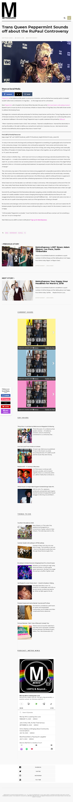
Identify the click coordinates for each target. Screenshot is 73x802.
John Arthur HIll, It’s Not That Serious (32, 723)
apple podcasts (5, 411)
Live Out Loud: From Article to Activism (29, 446)
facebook (9, 94)
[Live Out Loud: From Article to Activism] (25, 456)
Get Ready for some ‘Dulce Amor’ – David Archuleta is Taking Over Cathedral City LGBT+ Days (36, 583)
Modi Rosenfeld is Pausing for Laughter (33, 737)
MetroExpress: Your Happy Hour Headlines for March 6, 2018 (51, 282)
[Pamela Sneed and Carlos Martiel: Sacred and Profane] (25, 612)
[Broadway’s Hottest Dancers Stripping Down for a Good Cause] (25, 572)
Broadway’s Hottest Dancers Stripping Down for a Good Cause (36, 563)
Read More (50, 265)
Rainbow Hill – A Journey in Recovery (28, 466)
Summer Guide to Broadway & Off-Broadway (31, 543)
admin (11, 38)
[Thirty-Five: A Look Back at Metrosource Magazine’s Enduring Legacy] (25, 436)
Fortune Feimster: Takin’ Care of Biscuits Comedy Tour (33, 623)
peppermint (13, 233)
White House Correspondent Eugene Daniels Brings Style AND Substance (36, 487)
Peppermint (5, 98)
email (28, 94)
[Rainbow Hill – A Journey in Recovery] (25, 476)
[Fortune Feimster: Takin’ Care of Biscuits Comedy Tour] (25, 632)
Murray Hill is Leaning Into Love (30, 717)
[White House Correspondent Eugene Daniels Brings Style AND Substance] (25, 496)
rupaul (20, 233)
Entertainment (32, 38)
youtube (6, 406)
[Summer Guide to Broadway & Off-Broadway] (25, 552)
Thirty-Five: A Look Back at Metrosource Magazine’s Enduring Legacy (36, 427)
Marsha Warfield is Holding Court (31, 743)
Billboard (62, 119)
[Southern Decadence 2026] (25, 532)
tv (25, 233)
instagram (7, 399)
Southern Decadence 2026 (26, 523)
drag (6, 233)
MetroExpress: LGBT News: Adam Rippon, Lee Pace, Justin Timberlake (52, 249)
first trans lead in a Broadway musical (59, 105)
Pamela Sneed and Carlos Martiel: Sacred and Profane (34, 603)
